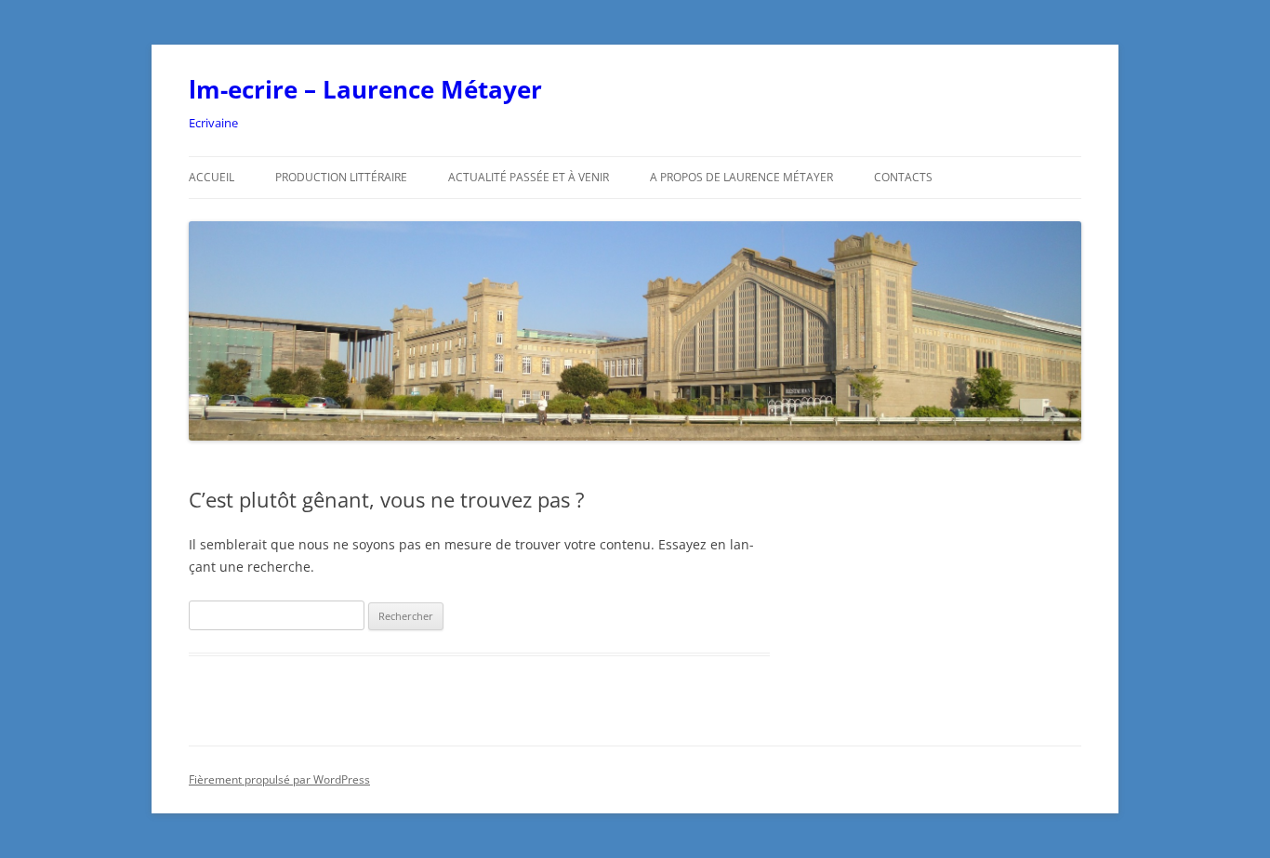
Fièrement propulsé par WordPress (279, 779)
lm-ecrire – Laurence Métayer (365, 89)
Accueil (211, 177)
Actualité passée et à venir (528, 177)
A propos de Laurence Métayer (741, 177)
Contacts (903, 177)
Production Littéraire (341, 177)
